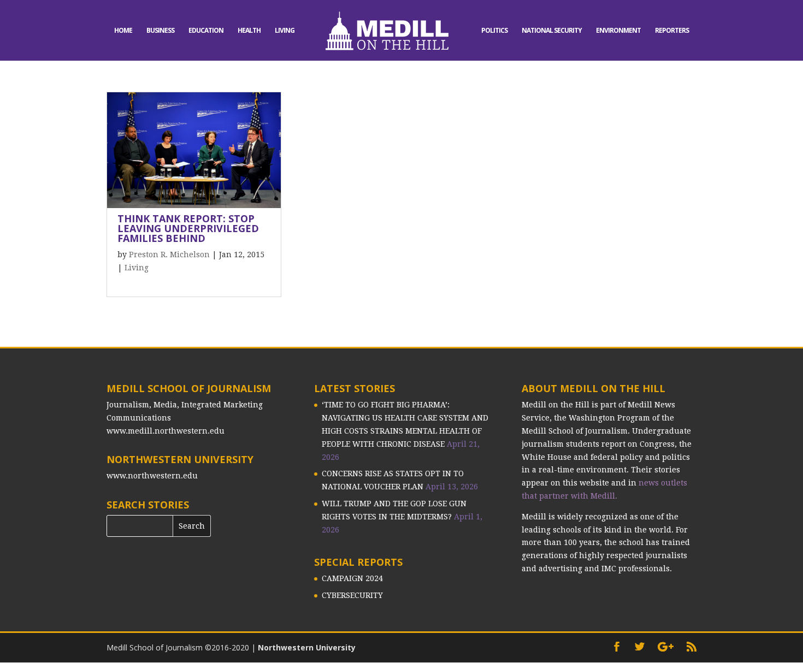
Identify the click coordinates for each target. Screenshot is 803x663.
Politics (494, 31)
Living (284, 31)
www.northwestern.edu (152, 475)
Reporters (672, 31)
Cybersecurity (352, 595)
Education (205, 31)
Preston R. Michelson (169, 254)
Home (123, 31)
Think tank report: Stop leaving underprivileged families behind (188, 228)
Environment (618, 31)
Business (160, 31)
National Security (552, 31)
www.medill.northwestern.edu (166, 431)
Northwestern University (307, 647)
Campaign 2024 (352, 578)
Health (249, 31)
